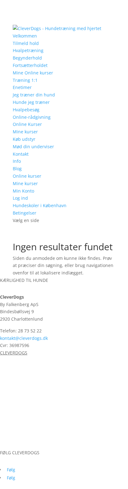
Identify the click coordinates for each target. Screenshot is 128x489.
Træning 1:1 (25, 80)
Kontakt (21, 154)
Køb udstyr (24, 139)
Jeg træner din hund (34, 95)
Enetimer (22, 87)
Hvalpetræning (28, 50)
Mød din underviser (33, 146)
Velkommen (25, 36)
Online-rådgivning (32, 117)
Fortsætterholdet (30, 65)
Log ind (20, 198)
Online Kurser (27, 124)
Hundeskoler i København (39, 205)
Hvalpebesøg (26, 110)
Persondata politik (19, 445)
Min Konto (23, 191)
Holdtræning (13, 369)
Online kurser (27, 176)
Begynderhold (27, 58)
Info (17, 161)
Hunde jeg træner (31, 102)
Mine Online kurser (33, 73)
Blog (17, 168)
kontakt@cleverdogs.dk (24, 338)
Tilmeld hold (26, 43)
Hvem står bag (15, 406)
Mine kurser (25, 132)
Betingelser (24, 213)
